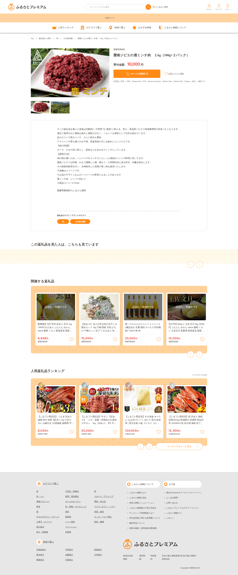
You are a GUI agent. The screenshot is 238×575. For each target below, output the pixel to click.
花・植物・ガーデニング (75, 507)
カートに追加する (139, 74)
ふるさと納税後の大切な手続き (142, 508)
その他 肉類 (68, 38)
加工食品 (40, 527)
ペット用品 (70, 522)
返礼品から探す (45, 38)
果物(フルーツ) (42, 502)
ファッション (71, 527)
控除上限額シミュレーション (141, 503)
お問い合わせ (172, 503)
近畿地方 (69, 555)
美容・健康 (99, 522)
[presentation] (34, 73)
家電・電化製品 (72, 496)
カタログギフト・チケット (48, 517)
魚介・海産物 (42, 532)
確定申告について (137, 523)
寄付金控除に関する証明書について (144, 518)
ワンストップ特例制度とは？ (141, 513)
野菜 (38, 507)
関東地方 (40, 560)
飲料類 (68, 517)
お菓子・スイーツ (44, 522)
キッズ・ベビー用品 (103, 517)
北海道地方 (41, 550)
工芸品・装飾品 (72, 491)
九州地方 (98, 555)
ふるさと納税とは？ (138, 493)
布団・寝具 (99, 512)
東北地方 (40, 555)
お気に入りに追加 (176, 74)
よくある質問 (172, 498)
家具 (67, 512)
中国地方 (69, 560)
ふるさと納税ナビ (174, 513)
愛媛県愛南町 (119, 49)
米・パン (40, 496)
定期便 (68, 532)
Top (32, 38)
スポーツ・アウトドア (103, 496)
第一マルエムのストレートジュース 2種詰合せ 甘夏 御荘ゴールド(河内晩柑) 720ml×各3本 (143, 327)
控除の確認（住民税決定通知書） (143, 528)
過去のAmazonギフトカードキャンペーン (184, 493)
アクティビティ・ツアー (104, 507)
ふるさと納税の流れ (138, 498)
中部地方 (69, 550)
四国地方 (98, 550)
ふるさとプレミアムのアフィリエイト (182, 508)
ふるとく (170, 518)
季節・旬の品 (100, 502)
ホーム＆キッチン (73, 502)
